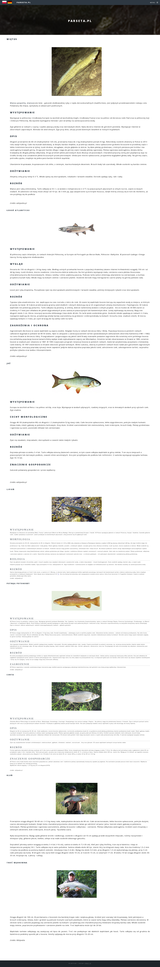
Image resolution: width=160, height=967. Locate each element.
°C (58, 574)
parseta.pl (24, 2)
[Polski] (4, 3)
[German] (10, 3)
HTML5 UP (88, 963)
